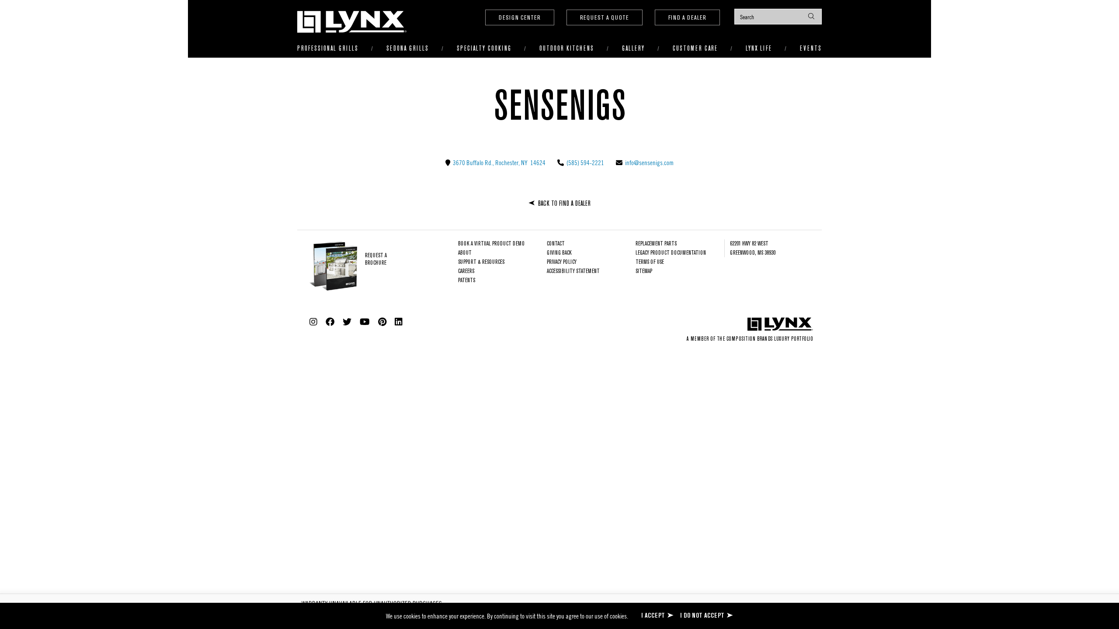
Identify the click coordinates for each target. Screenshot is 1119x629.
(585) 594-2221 (584, 162)
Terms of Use (650, 262)
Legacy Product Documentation (671, 253)
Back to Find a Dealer (564, 203)
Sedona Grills (407, 49)
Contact (556, 244)
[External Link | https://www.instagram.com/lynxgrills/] (313, 322)
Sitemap (644, 271)
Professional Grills (327, 49)
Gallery (633, 49)
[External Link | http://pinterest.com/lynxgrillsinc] (382, 322)
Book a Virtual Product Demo (491, 244)
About (465, 253)
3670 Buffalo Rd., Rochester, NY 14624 (499, 162)
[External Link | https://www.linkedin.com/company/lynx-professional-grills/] (399, 322)
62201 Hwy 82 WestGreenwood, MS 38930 (752, 249)
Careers (466, 271)
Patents (466, 280)
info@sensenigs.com (649, 162)
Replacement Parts (656, 244)
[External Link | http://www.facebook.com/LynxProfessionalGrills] (330, 322)
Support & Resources (481, 262)
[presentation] (778, 16)
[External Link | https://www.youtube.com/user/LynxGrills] (365, 322)
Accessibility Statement (573, 271)
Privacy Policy (562, 262)
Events (811, 49)
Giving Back (559, 253)
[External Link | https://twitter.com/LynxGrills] (347, 322)
